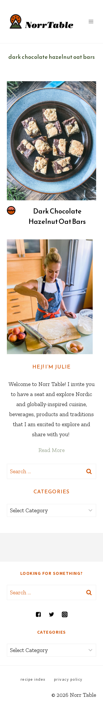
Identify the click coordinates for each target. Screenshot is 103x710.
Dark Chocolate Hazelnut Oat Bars (57, 216)
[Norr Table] (41, 21)
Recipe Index (33, 679)
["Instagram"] (64, 614)
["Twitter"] (51, 614)
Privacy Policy (68, 679)
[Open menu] (91, 21)
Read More (51, 450)
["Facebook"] (38, 614)
